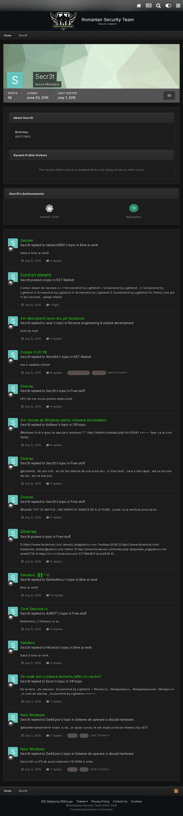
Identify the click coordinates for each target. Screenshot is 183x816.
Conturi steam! (35, 275)
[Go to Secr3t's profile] (13, 243)
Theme (81, 801)
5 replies (55, 406)
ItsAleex (52, 424)
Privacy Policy (100, 801)
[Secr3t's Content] (169, 95)
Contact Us (120, 801)
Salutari (26, 240)
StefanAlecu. (55, 579)
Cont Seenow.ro (34, 609)
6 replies (55, 445)
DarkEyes (53, 719)
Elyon (50, 681)
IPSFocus (66, 801)
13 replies (56, 595)
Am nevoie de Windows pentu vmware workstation (63, 420)
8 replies (55, 372)
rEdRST (51, 613)
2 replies (55, 260)
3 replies (55, 338)
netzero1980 (55, 245)
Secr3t (25, 245)
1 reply (54, 305)
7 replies (55, 701)
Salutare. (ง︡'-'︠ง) (35, 575)
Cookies (136, 801)
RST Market (65, 280)
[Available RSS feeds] (176, 791)
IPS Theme (48, 801)
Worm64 (52, 357)
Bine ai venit (89, 245)
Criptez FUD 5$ (33, 352)
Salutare (27, 642)
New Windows (32, 715)
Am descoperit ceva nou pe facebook (52, 318)
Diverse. (27, 386)
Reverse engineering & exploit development (101, 323)
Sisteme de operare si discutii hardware (104, 719)
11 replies (55, 629)
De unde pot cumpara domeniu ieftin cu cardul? (60, 676)
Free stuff (78, 391)
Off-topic (79, 424)
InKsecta (52, 647)
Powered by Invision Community (91, 809)
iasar (49, 323)
